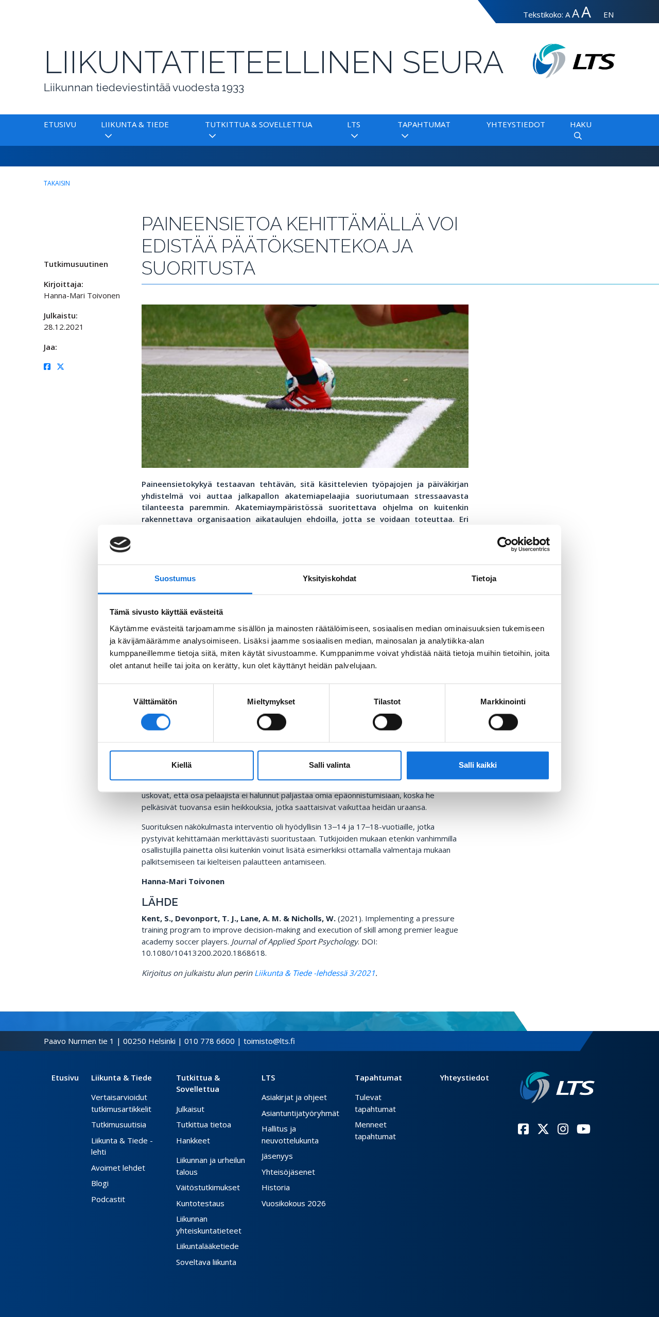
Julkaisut (190, 1109)
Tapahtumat (423, 124)
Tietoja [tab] (484, 578)
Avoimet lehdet (118, 1167)
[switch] (271, 722)
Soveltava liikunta (206, 1262)
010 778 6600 (209, 1041)
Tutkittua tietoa (203, 1124)
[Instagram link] (563, 1129)
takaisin (57, 183)
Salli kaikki (478, 765)
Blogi (100, 1183)
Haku (581, 124)
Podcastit (108, 1199)
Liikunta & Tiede (135, 124)
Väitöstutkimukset (208, 1187)
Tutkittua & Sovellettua (258, 124)
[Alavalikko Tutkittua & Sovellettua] (210, 136)
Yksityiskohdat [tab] (329, 578)
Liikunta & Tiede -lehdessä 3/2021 (314, 973)
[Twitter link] (543, 1129)
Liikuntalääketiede (207, 1246)
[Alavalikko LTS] (352, 136)
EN (608, 14)
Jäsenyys (277, 1156)
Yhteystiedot (516, 124)
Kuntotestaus (200, 1203)
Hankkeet (193, 1140)
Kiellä (181, 765)
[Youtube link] (584, 1129)
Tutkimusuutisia (118, 1124)
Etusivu (60, 124)
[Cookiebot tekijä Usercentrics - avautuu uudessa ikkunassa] (505, 544)
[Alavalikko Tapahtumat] (402, 136)
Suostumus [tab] (175, 578)
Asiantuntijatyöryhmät (300, 1113)
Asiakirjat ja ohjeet (294, 1097)
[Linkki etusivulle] (557, 1087)
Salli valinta (329, 765)
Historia (276, 1187)
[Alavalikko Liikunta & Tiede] (106, 136)
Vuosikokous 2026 (294, 1203)
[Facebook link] (523, 1129)
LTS (353, 124)
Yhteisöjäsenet (288, 1172)
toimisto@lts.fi (269, 1041)
